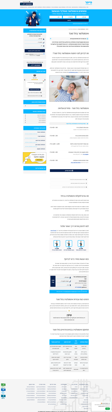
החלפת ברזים (64, 397)
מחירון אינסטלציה (23, 7)
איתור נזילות (68, 7)
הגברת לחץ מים (64, 402)
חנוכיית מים (64, 395)
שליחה (69, 20)
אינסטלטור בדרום (38, 7)
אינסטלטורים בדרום (52, 404)
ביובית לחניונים (74, 389)
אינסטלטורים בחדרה (31, 397)
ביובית (76, 387)
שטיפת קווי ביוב (74, 391)
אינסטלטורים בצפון (31, 399)
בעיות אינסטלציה (31, 7)
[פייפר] (88, 3)
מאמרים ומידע (85, 395)
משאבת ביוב (64, 389)
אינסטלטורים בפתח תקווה (40, 397)
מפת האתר (86, 408)
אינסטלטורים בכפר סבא (40, 393)
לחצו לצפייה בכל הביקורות (35, 89)
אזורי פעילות (85, 391)
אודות (87, 397)
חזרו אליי (53, 281)
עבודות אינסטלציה (82, 7)
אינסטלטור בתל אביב (41, 115)
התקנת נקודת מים (63, 399)
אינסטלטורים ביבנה (52, 393)
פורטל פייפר (53, 230)
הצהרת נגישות (85, 406)
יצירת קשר (86, 399)
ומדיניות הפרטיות (75, 23)
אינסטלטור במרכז (54, 7)
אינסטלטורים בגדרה (52, 399)
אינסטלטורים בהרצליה (40, 395)
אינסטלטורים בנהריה (30, 391)
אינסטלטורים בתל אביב (40, 387)
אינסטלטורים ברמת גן (41, 391)
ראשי (87, 7)
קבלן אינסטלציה (63, 404)
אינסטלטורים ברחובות (51, 389)
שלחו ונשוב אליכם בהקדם (34, 51)
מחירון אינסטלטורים (84, 389)
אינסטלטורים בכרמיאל (30, 389)
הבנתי (107, 408)
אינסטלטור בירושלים (47, 7)
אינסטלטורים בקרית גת (51, 397)
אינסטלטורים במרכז (41, 402)
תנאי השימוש (80, 23)
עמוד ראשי (86, 387)
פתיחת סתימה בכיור (73, 397)
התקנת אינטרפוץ (63, 393)
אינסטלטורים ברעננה (41, 389)
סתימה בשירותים (74, 395)
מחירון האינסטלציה (73, 72)
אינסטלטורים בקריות (31, 395)
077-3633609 (78, 287)
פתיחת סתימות (75, 7)
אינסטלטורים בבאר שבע (51, 391)
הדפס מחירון (68, 170)
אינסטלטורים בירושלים (51, 402)
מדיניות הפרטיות (67, 291)
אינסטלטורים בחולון (41, 399)
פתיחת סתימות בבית (75, 162)
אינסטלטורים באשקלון (51, 395)
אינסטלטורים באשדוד (52, 387)
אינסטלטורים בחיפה (31, 387)
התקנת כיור (85, 154)
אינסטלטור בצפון (62, 7)
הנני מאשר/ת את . (80, 23)
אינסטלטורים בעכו (31, 393)
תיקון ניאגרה (64, 391)
